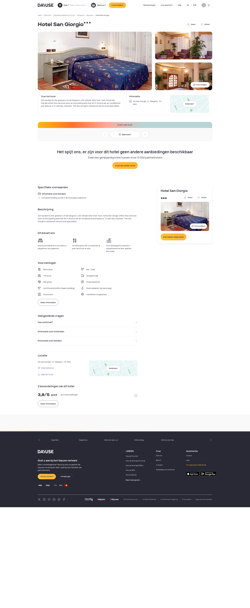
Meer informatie (48, 302)
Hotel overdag (139, 440)
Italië (40, 15)
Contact (189, 455)
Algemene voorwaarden (203, 499)
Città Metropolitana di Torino (64, 15)
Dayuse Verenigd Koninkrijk (135, 461)
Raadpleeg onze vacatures (165, 470)
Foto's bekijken (201, 85)
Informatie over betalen (50, 340)
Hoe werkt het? (167, 5)
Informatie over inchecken (51, 331)
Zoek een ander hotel (125, 165)
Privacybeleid (186, 499)
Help (179, 5)
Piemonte (47, 15)
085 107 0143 (47, 374)
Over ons (159, 455)
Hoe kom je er (47, 368)
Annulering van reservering (196, 465)
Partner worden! (46, 476)
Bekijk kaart (189, 104)
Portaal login (65, 476)
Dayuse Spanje (131, 475)
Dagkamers (83, 440)
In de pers (159, 465)
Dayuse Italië (130, 470)
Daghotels (54, 440)
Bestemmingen (149, 5)
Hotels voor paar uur (111, 440)
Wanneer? (126, 134)
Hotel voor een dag (167, 440)
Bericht (158, 460)
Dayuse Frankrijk (132, 456)
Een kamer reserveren (173, 237)
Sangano (80, 15)
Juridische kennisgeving (169, 499)
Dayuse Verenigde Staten (134, 465)
